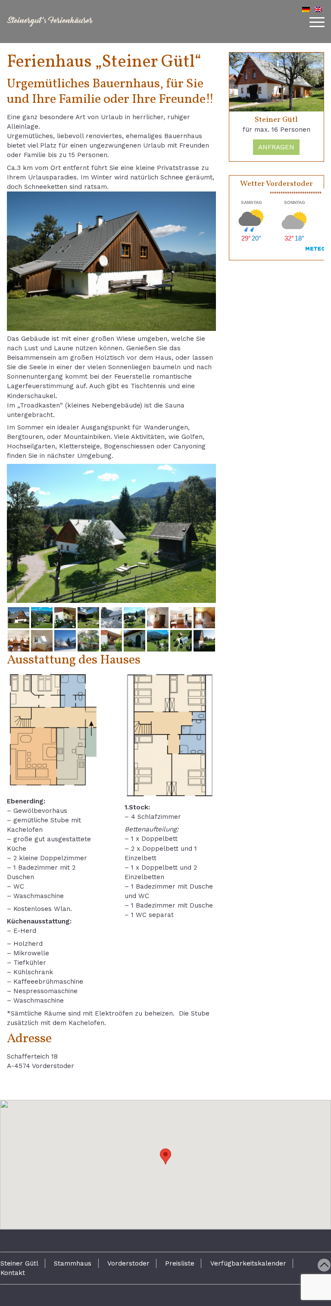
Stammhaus (72, 1263)
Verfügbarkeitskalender (248, 1263)
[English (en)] (318, 9)
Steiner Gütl (19, 1263)
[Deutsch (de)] (306, 9)
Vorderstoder (128, 1263)
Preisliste (179, 1263)
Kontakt (12, 1273)
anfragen (276, 147)
